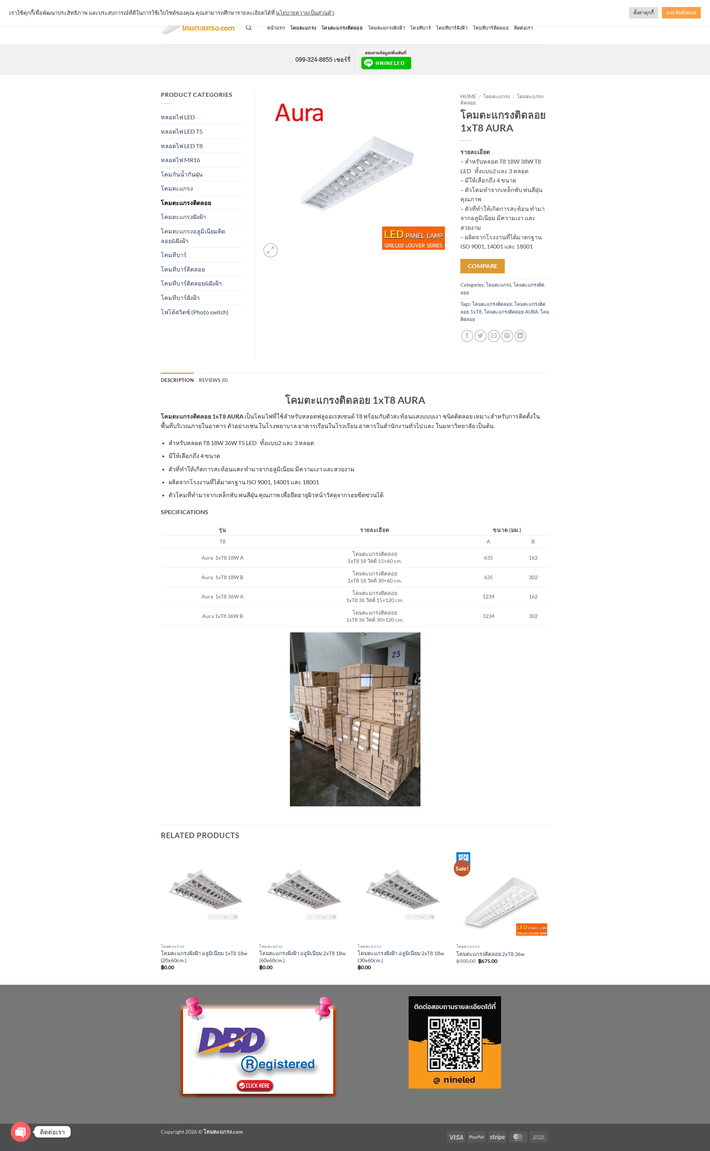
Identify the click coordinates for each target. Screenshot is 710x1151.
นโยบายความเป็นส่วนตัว (305, 13)
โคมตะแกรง (303, 28)
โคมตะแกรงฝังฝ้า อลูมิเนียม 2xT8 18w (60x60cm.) (302, 956)
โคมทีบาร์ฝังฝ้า (452, 28)
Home (468, 96)
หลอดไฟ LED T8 (182, 145)
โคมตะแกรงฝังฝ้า (386, 28)
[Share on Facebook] (467, 336)
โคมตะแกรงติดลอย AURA (511, 312)
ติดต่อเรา (523, 28)
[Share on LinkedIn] (520, 336)
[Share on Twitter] (480, 336)
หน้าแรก (276, 28)
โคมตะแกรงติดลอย (342, 28)
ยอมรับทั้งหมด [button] (681, 13)
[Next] (546, 916)
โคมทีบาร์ (420, 28)
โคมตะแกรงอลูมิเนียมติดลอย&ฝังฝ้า (193, 236)
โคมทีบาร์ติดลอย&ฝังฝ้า (191, 283)
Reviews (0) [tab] (213, 380)
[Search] (248, 28)
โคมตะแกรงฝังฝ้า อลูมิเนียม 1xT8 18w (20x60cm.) (204, 956)
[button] (270, 250)
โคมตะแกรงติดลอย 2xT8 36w (490, 954)
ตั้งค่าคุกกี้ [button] (643, 13)
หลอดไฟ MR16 (180, 159)
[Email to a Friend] (494, 336)
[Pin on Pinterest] (507, 336)
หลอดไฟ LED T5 (182, 131)
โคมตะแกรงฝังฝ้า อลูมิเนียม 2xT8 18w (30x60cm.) (401, 956)
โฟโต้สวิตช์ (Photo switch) (195, 311)
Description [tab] (177, 380)
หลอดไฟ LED (178, 116)
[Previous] (161, 916)
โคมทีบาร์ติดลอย (491, 28)
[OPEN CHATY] (21, 1132)
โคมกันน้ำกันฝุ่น (182, 174)
